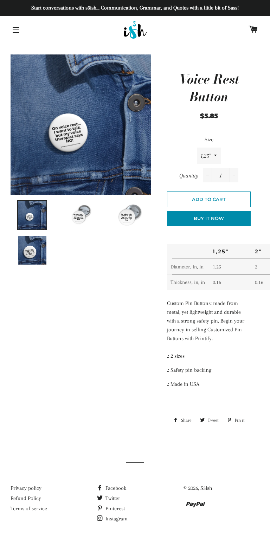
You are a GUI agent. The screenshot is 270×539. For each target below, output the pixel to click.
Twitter (112, 498)
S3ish (206, 488)
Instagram (116, 518)
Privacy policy (26, 488)
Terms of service (29, 508)
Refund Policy (26, 498)
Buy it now (209, 218)
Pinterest (114, 508)
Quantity (188, 176)
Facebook (115, 488)
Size (209, 139)
